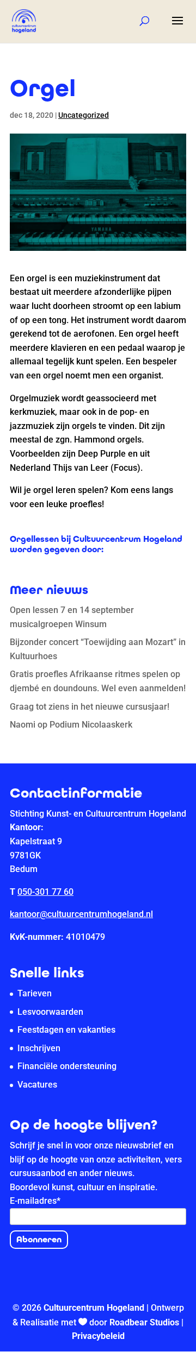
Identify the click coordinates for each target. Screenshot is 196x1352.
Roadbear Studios (144, 1322)
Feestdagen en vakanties (66, 1030)
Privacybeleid (98, 1336)
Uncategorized (83, 115)
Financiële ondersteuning (67, 1066)
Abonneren (39, 1239)
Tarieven (34, 993)
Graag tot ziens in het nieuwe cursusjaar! (89, 707)
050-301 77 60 (45, 892)
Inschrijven (38, 1048)
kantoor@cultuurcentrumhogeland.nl (81, 914)
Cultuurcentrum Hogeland (94, 1308)
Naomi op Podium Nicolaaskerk (71, 724)
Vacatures (37, 1084)
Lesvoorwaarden (50, 1012)
